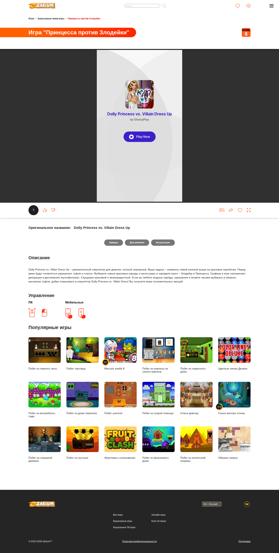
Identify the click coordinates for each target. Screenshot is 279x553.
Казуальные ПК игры (124, 527)
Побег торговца (76, 368)
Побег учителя (113, 413)
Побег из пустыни (77, 457)
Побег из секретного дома (193, 370)
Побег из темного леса (42, 368)
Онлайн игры (158, 515)
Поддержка (244, 541)
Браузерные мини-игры (51, 18)
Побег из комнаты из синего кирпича (155, 370)
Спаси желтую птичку (231, 410)
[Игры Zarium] (41, 4)
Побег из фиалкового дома (155, 459)
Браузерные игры (122, 521)
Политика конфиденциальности (139, 541)
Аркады (113, 242)
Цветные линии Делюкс (232, 368)
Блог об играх (158, 521)
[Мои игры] (237, 5)
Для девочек (137, 242)
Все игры (118, 515)
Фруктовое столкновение (119, 457)
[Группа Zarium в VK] (247, 504)
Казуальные (163, 242)
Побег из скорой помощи (157, 413)
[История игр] (248, 5)
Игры (31, 18)
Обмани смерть (228, 457)
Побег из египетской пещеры (193, 459)
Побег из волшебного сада (41, 415)
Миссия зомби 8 (114, 365)
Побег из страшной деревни (40, 459)
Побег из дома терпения (81, 413)
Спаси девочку (189, 413)
